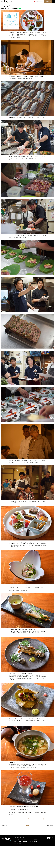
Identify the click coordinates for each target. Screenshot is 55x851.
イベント (8, 8)
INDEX (27, 825)
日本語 (36, 1)
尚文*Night (5, 825)
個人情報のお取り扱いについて (21, 837)
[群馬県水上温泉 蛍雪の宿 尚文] (22, 1)
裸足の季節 (49, 825)
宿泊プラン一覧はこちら (28, 818)
